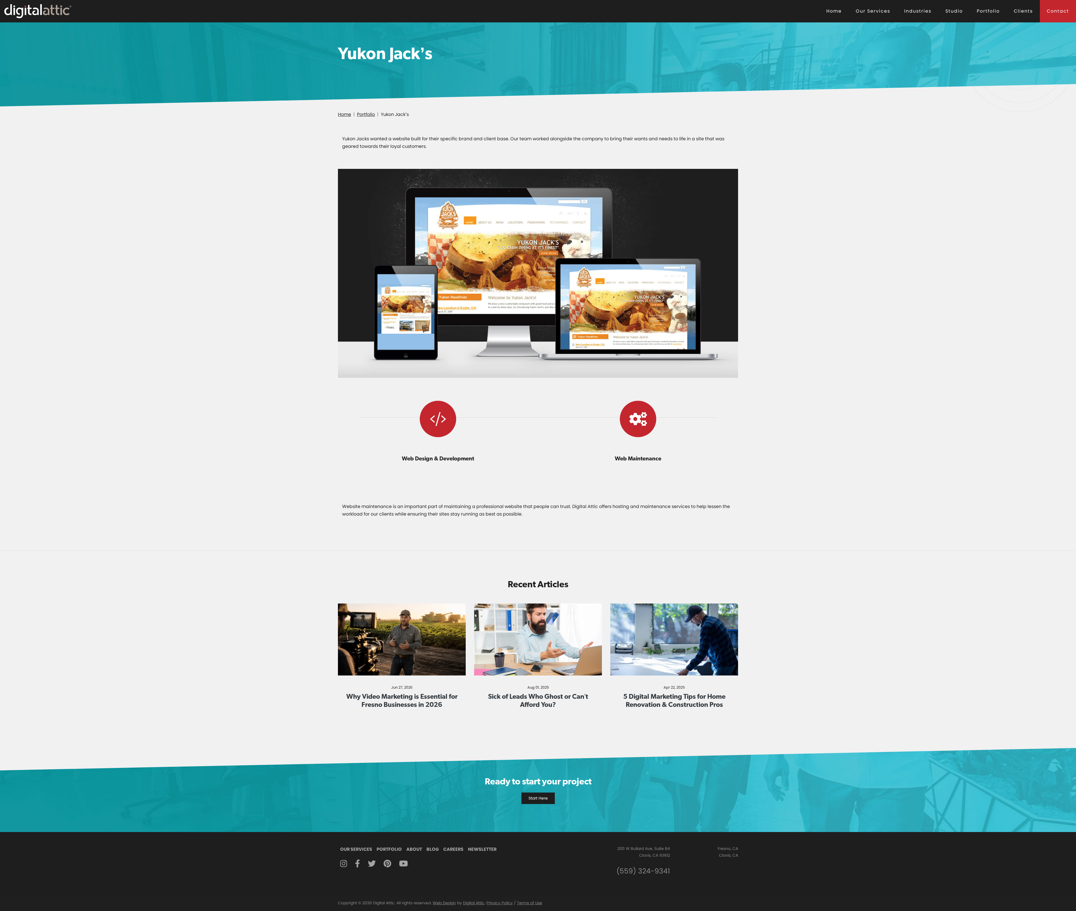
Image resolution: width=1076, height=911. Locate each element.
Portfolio (988, 11)
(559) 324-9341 (643, 871)
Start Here (538, 798)
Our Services (873, 11)
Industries (917, 11)
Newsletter (482, 849)
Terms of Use (529, 903)
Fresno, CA (728, 848)
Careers (453, 849)
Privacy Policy (499, 903)
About (414, 849)
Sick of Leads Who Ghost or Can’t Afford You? (538, 700)
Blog (432, 849)
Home (834, 11)
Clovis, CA (728, 855)
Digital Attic (473, 903)
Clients (1023, 11)
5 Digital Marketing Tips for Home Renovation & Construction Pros (674, 700)
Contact (1058, 11)
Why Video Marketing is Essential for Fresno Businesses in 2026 (402, 700)
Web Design (444, 903)
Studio (954, 11)
